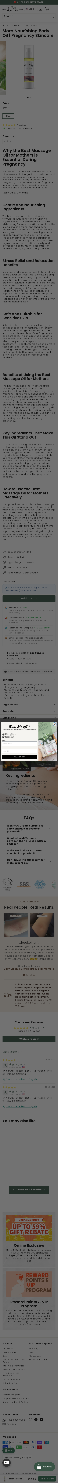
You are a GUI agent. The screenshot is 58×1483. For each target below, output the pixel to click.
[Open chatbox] (6, 1463)
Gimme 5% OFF (19, 757)
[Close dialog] (55, 724)
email (3, 747)
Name (3, 740)
